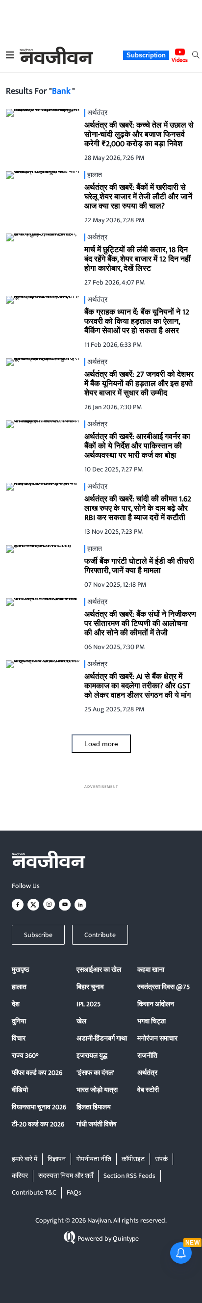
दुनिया (19, 1021)
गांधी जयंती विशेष (96, 1124)
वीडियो (20, 1089)
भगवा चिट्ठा (151, 1021)
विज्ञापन (57, 1159)
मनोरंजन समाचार (157, 1038)
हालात (19, 986)
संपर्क (161, 1159)
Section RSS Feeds (129, 1175)
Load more (101, 744)
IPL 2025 (88, 1004)
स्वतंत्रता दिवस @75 (163, 986)
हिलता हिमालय (93, 1107)
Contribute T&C (34, 1192)
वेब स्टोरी (148, 1089)
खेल (81, 1021)
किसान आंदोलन (155, 1004)
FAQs (74, 1192)
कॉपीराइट (133, 1159)
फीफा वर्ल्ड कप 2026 (37, 1072)
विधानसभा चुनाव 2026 (39, 1107)
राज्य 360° (25, 1055)
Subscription (146, 55)
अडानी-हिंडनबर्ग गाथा (101, 1038)
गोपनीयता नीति (93, 1159)
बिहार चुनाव (90, 986)
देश (16, 1004)
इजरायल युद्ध (91, 1055)
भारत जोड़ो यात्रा (97, 1089)
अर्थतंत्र (147, 1072)
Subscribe (38, 934)
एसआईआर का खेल (98, 969)
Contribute (100, 934)
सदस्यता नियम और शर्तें (65, 1175)
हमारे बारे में (24, 1159)
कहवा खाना (150, 969)
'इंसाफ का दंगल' (95, 1072)
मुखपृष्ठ (20, 969)
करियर (20, 1175)
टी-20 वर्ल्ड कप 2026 (38, 1124)
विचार (18, 1038)
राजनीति (147, 1055)
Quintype (126, 1238)
